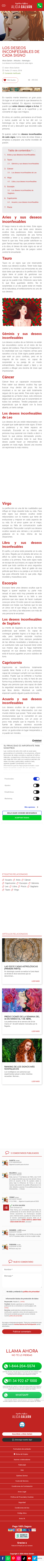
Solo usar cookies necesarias (22, 813)
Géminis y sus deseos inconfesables (25, 164)
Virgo (9, 177)
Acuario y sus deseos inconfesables (25, 202)
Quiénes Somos (22, 1476)
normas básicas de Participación (25, 1324)
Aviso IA (22, 1518)
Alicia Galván (7, 61)
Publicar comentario (22, 1331)
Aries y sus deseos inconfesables (21, 155)
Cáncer (10, 169)
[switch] (36, 785)
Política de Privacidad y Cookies (22, 1497)
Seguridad (22, 1502)
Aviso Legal (22, 1492)
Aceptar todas (22, 818)
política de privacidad (31, 1292)
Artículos (17, 61)
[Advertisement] (22, 477)
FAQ (22, 1470)
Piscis (9, 207)
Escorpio (10, 186)
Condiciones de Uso (22, 1508)
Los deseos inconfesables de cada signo (17, 63)
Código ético (22, 1513)
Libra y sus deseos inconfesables (24, 181)
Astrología (26, 61)
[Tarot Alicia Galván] (10, 10)
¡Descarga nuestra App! (23, 1440)
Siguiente (38, 1558)
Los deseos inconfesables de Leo (24, 173)
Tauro (9, 160)
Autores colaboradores (22, 1460)
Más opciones (30, 807)
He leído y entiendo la (23, 1292)
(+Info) (22, 1301)
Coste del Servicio (22, 1481)
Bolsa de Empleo (22, 1454)
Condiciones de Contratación (22, 1486)
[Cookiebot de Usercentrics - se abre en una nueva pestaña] (32, 741)
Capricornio (12, 198)
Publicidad (22, 1465)
